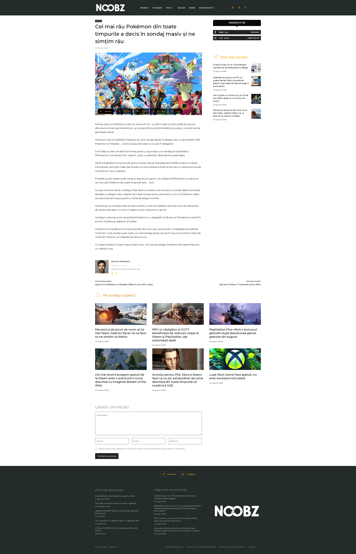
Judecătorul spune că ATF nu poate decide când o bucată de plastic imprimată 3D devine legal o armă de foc (178, 508)
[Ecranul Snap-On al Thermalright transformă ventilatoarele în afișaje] (256, 68)
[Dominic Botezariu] (101, 267)
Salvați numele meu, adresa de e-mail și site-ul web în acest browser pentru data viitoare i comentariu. (142, 449)
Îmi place (255, 32)
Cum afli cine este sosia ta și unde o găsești (115, 503)
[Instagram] (239, 7)
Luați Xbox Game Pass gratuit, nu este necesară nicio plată (233, 376)
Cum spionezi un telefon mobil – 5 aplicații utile (117, 521)
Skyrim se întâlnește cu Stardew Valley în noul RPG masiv (124, 284)
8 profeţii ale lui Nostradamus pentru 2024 (115, 496)
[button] (245, 7)
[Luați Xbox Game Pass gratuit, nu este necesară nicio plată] (235, 359)
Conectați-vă (253, 38)
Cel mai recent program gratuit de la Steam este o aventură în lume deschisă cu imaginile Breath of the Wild (120, 380)
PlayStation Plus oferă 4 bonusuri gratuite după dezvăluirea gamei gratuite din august (233, 333)
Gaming (98, 21)
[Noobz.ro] (110, 7)
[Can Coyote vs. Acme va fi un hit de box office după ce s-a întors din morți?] (256, 99)
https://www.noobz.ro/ (119, 265)
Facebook (172, 474)
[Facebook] (232, 7)
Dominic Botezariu (120, 261)
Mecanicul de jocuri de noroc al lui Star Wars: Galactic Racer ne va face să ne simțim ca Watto (230, 113)
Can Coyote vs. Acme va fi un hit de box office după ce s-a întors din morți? (230, 98)
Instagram (191, 474)
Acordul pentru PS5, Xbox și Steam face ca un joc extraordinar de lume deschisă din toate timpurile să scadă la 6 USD (177, 380)
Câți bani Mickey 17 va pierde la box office (240, 284)
